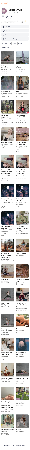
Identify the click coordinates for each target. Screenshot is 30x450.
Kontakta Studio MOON (10, 445)
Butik (6, 35)
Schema (7, 26)
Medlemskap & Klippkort (12, 39)
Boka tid (7, 31)
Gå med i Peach (21, 445)
